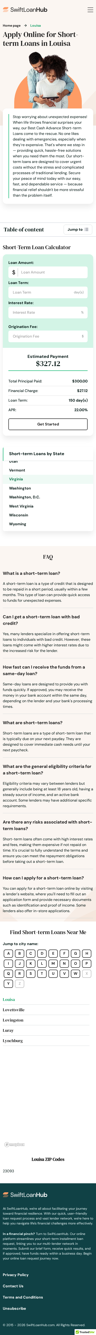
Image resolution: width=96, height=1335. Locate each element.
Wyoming (17, 524)
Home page (12, 25)
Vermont (17, 470)
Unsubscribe (14, 1308)
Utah (13, 461)
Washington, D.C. (24, 497)
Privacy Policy (16, 1274)
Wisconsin (18, 515)
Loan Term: (18, 282)
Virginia (16, 479)
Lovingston (13, 1020)
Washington (20, 488)
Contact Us (13, 1286)
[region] (48, 1102)
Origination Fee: (23, 326)
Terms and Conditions (23, 1297)
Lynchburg (13, 1041)
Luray (8, 1030)
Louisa (9, 999)
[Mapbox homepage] (14, 1144)
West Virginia (21, 506)
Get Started (48, 424)
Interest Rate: (21, 302)
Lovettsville (13, 1010)
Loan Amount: (21, 262)
